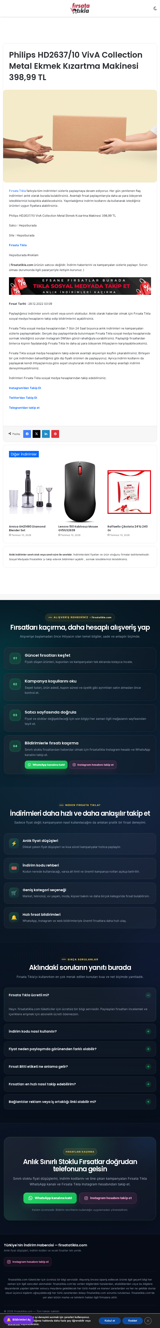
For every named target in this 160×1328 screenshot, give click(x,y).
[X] (36, 434)
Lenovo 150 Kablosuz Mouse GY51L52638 (78, 528)
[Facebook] (27, 434)
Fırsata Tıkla (18, 191)
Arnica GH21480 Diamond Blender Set (27, 528)
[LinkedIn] (46, 434)
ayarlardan (14, 1324)
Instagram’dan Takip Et (25, 388)
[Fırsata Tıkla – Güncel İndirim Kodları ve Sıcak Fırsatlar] (80, 8)
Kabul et (110, 1321)
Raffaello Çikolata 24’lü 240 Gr (128, 528)
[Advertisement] (80, 29)
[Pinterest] (55, 434)
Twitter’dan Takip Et (23, 398)
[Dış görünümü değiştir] (155, 9)
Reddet (132, 1321)
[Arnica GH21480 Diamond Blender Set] (30, 492)
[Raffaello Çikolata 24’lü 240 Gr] (129, 492)
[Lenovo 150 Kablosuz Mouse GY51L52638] (80, 492)
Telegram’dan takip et (24, 408)
